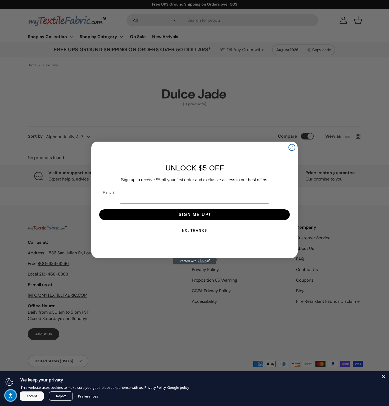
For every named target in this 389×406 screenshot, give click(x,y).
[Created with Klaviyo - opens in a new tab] (194, 261)
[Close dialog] (292, 147)
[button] (10, 395)
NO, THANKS (194, 230)
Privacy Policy (155, 387)
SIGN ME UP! (195, 214)
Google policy (178, 387)
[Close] (383, 376)
